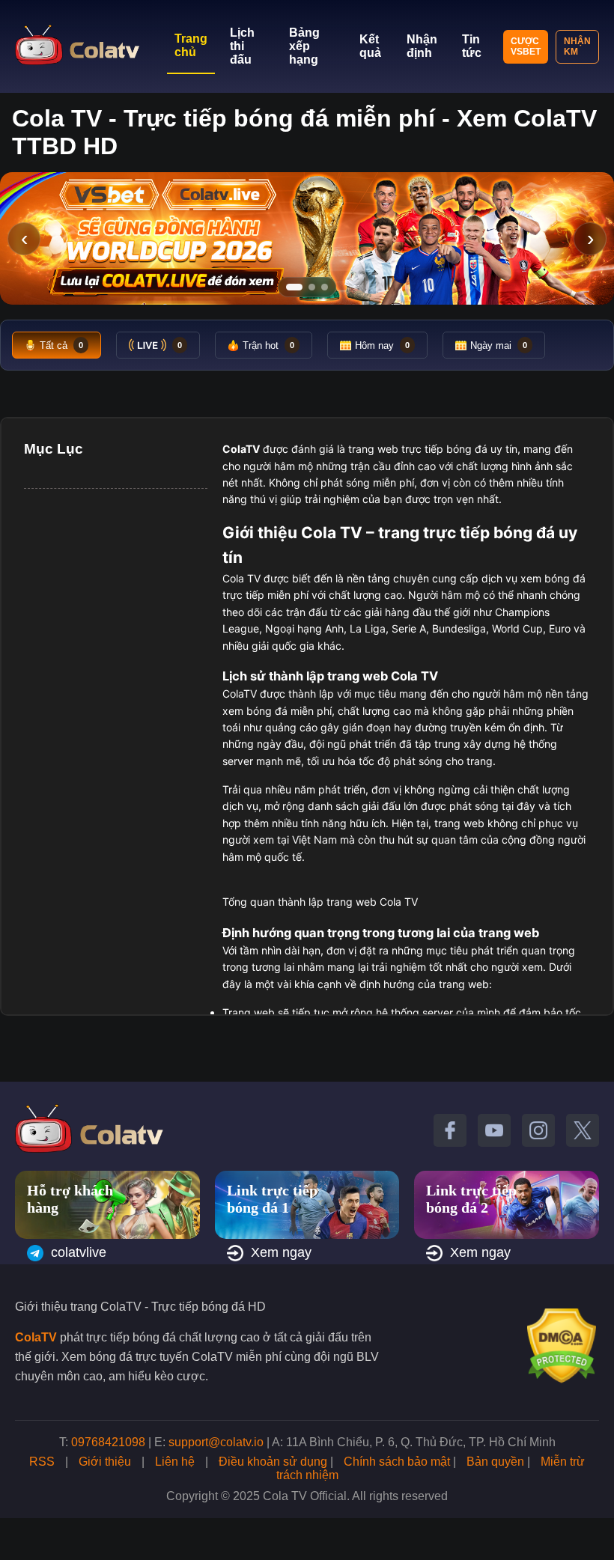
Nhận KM (577, 46)
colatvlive (78, 1252)
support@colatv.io (216, 1442)
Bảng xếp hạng (304, 46)
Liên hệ (175, 1461)
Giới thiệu (105, 1461)
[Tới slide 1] (294, 287)
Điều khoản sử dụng (273, 1461)
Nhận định (422, 46)
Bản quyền (495, 1461)
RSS (42, 1461)
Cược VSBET (526, 46)
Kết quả (370, 46)
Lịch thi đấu (242, 46)
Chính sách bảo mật (397, 1461)
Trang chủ (190, 45)
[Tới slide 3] (324, 287)
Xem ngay (281, 1252)
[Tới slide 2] (311, 287)
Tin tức (471, 46)
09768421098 (108, 1442)
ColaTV (36, 1337)
